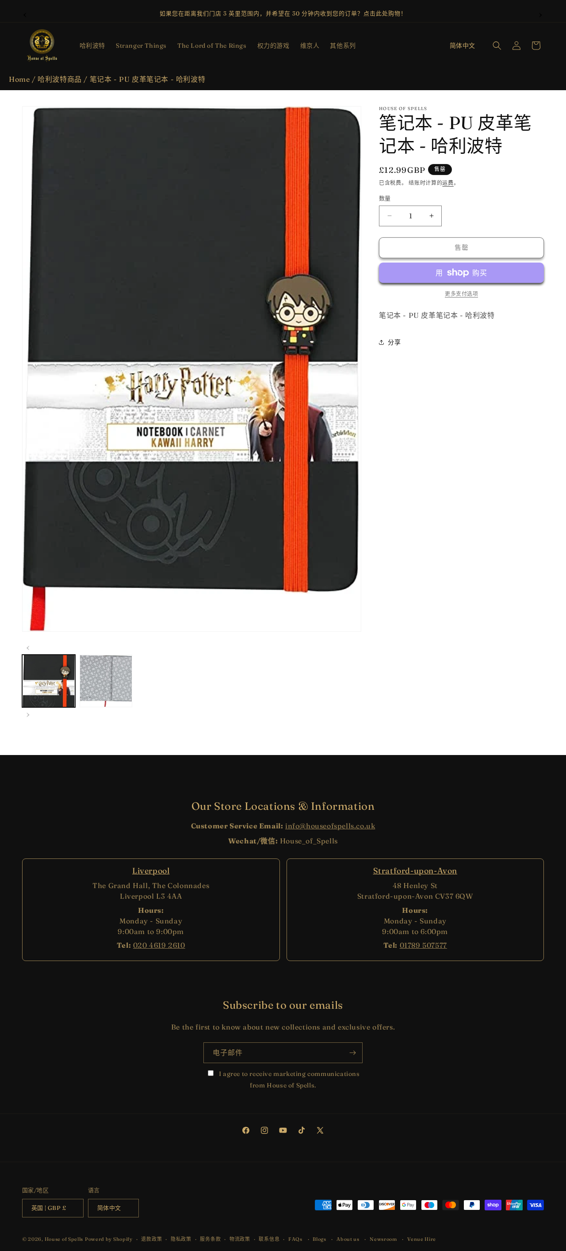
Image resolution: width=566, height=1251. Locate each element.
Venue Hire (421, 1239)
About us (348, 1239)
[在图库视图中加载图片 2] (106, 681)
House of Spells (64, 1239)
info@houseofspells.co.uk (330, 825)
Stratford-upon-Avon (415, 871)
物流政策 (239, 1239)
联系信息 (269, 1239)
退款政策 (151, 1239)
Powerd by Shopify (109, 1239)
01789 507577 (423, 945)
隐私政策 (181, 1239)
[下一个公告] (541, 13)
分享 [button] (394, 342)
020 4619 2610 (159, 945)
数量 (385, 198)
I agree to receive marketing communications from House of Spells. (288, 1079)
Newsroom (383, 1239)
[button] (92, 45)
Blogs (319, 1239)
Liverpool (150, 871)
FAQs (295, 1239)
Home (19, 79)
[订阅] (352, 1052)
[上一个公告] (25, 13)
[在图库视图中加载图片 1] (48, 681)
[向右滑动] (28, 713)
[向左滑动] (28, 647)
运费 (447, 182)
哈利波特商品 (60, 79)
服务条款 (210, 1239)
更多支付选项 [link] (461, 293)
